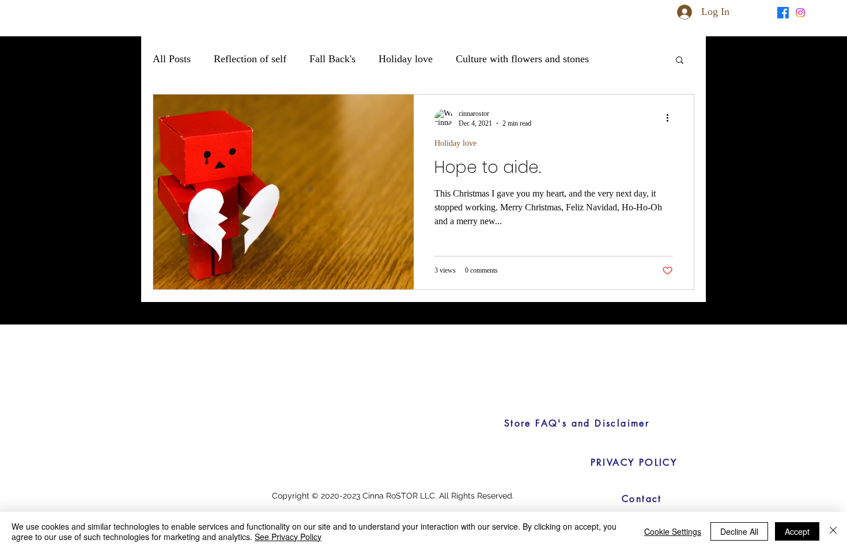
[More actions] (671, 118)
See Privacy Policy (288, 536)
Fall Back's (332, 59)
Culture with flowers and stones (522, 59)
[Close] (833, 531)
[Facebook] (783, 12)
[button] (759, 11)
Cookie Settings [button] (672, 531)
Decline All (739, 531)
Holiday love (406, 59)
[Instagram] (800, 12)
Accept (797, 531)
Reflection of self (250, 59)
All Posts (172, 59)
